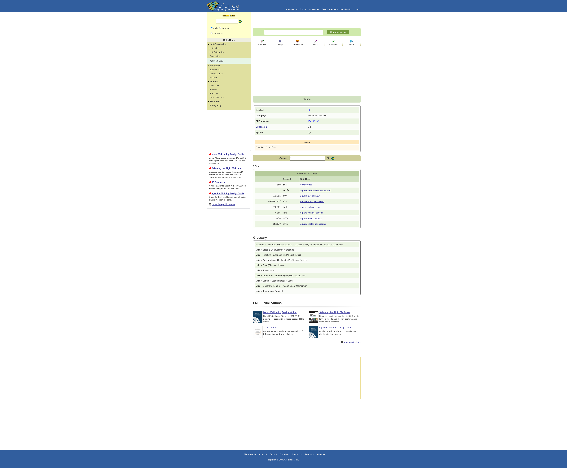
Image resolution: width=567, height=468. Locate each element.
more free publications (223, 204)
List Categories (217, 52)
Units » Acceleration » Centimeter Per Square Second (281, 260)
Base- (213, 89)
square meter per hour (311, 218)
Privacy (273, 454)
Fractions (214, 93)
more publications (352, 342)
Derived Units (216, 73)
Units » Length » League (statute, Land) (274, 280)
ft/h (285, 196)
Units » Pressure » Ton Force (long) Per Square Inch (280, 275)
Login (357, 9)
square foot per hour (310, 196)
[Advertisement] (229, 318)
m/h (285, 218)
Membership (346, 9)
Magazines (314, 9)
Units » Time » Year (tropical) (269, 291)
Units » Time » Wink (265, 270)
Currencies (215, 56)
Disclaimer (284, 454)
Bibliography (215, 105)
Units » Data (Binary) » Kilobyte (270, 265)
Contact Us (297, 454)
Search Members (330, 9)
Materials (262, 44)
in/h (285, 207)
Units (315, 44)
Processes (298, 44)
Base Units (215, 69)
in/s (285, 212)
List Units (214, 48)
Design (280, 44)
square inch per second (311, 212)
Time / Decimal (217, 97)
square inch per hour (310, 207)
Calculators (291, 9)
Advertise (320, 454)
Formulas (333, 44)
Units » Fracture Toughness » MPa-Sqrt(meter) (278, 255)
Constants (214, 85)
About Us (263, 454)
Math (351, 44)
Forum (303, 9)
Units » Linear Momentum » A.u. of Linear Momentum (281, 286)
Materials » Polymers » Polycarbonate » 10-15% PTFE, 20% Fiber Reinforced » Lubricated (299, 244)
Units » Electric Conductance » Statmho (274, 249)
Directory (309, 454)
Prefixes (213, 77)
